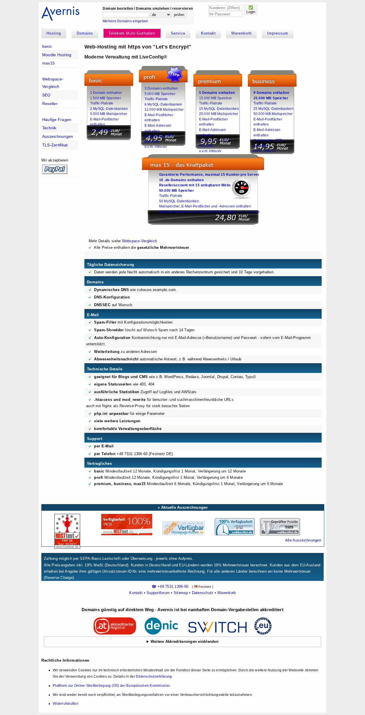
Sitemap (181, 593)
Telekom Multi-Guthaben (132, 33)
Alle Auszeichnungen (303, 540)
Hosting (53, 33)
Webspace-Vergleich (52, 83)
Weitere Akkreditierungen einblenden (184, 641)
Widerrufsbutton (65, 704)
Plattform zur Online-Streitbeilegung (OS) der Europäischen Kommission (111, 686)
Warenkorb (241, 33)
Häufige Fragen (57, 119)
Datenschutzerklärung (154, 676)
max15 (48, 63)
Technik (49, 128)
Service (178, 33)
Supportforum (158, 593)
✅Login (250, 9)
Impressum (277, 33)
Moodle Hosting (57, 54)
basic (47, 46)
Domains (85, 33)
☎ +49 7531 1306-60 (170, 586)
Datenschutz (203, 593)
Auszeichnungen (57, 136)
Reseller (50, 103)
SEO (46, 95)
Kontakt (208, 33)
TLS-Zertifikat (55, 145)
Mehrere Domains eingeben (125, 21)
